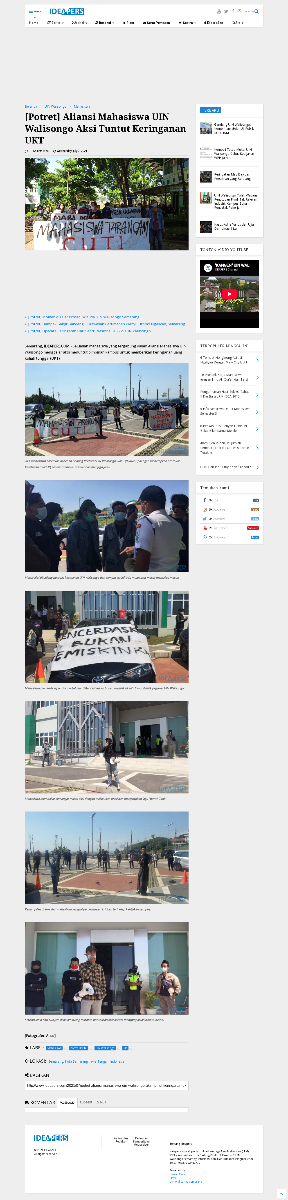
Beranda (31, 106)
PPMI (173, 1178)
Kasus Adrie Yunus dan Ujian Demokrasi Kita (235, 226)
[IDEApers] (67, 12)
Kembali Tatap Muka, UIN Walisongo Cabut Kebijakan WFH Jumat (234, 153)
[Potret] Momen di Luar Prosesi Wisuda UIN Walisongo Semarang (84, 316)
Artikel (79, 23)
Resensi (104, 23)
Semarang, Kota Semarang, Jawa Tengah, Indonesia (86, 1061)
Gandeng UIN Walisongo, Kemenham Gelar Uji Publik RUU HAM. (234, 128)
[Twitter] (226, 11)
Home (33, 23)
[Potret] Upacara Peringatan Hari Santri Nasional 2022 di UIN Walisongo (89, 330)
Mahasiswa (82, 106)
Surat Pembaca (158, 23)
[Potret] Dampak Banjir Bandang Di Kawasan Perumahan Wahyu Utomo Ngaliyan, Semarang (106, 323)
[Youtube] (219, 11)
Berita (56, 23)
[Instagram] (239, 11)
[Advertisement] (144, 65)
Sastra (187, 23)
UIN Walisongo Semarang (186, 1182)
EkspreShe (214, 23)
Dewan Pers (177, 1174)
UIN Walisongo (55, 106)
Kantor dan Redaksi (121, 1139)
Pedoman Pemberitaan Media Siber (141, 1141)
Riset (130, 23)
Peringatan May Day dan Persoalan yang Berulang (232, 176)
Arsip (239, 23)
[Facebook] (233, 11)
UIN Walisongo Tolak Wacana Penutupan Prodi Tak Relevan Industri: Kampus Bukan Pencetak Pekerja (236, 201)
